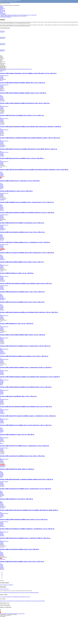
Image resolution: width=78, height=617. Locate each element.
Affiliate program (30, 600)
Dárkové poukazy (13, 600)
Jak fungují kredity (27, 596)
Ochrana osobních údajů (11, 613)
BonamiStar (43, 600)
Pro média (25, 600)
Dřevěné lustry (6, 588)
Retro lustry (2, 588)
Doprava (6, 596)
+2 (0, 442)
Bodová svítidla (7, 584)
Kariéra (17, 600)
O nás (6, 600)
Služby (1, 600)
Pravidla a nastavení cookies (20, 613)
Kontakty (3, 600)
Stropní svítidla (2, 584)
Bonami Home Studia (20, 596)
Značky (8, 600)
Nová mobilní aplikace (37, 600)
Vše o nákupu (2, 596)
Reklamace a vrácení (11, 596)
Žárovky (11, 584)
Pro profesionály (21, 600)
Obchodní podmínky (3, 613)
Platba (16, 596)
